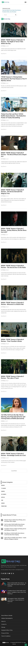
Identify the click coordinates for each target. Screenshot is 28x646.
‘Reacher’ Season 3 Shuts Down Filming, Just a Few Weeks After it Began (15, 520)
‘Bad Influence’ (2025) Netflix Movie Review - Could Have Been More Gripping (14, 534)
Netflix (3, 497)
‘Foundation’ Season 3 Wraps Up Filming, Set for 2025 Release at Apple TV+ (15, 529)
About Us (3, 621)
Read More (3, 53)
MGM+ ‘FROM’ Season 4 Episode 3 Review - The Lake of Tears (12, 377)
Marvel (3, 491)
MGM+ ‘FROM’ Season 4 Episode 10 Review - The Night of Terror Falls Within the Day (13, 41)
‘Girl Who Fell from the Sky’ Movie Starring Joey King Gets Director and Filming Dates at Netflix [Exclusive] (13, 416)
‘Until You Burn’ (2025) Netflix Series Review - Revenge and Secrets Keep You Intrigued (14, 525)
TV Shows (3, 488)
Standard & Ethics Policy (7, 630)
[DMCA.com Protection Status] (5, 642)
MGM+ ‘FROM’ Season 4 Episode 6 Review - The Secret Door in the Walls (13, 266)
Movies (3, 485)
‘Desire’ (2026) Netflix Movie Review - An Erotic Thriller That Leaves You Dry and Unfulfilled (16, 584)
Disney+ (3, 503)
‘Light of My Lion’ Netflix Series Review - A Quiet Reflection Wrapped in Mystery (15, 538)
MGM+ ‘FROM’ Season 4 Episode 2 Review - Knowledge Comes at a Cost (13, 454)
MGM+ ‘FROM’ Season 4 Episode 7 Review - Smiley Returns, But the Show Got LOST (13, 230)
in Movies (3, 421)
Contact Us (3, 624)
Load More (14, 470)
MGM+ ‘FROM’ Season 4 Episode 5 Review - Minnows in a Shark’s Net (12, 303)
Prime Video (4, 506)
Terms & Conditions (5, 636)
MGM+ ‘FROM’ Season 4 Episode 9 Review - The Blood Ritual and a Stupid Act (13, 154)
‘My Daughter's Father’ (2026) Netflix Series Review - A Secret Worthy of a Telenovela (15, 600)
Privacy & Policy (5, 633)
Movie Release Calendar (6, 615)
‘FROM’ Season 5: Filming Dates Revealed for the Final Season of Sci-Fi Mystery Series (14, 78)
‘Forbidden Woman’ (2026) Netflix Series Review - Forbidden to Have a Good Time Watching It (16, 592)
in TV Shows (3, 83)
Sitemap (3, 627)
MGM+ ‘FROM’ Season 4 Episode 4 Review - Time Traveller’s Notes (12, 340)
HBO (2, 500)
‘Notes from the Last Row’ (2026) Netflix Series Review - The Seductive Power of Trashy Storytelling (13, 115)
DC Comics (3, 494)
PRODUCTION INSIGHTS (7, 618)
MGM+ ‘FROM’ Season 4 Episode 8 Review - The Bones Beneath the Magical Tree (12, 191)
